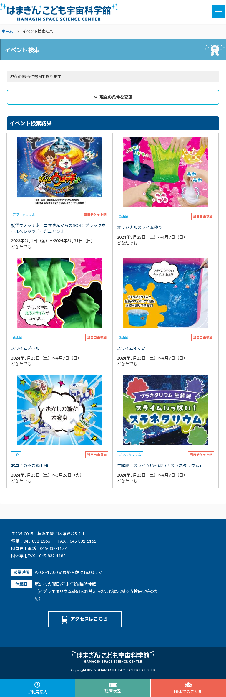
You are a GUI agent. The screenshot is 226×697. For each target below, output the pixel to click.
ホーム (7, 31)
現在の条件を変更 (115, 97)
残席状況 (112, 690)
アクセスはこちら (89, 619)
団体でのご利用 (188, 691)
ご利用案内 (37, 691)
